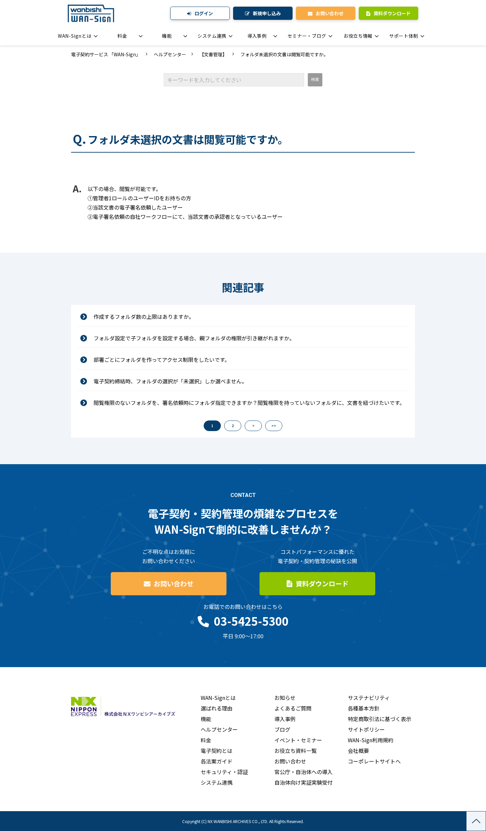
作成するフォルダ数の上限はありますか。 (144, 316)
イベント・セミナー (298, 740)
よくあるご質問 (292, 708)
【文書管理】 (213, 54)
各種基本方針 (364, 708)
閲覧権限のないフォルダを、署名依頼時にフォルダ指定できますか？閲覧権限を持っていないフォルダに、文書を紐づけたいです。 (249, 403)
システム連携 (211, 35)
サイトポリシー (366, 729)
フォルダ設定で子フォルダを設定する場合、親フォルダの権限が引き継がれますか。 (194, 338)
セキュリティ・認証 (224, 772)
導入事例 (257, 35)
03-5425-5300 (251, 621)
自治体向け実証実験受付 (303, 782)
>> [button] (273, 425)
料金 (122, 35)
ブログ (282, 729)
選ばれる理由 (216, 708)
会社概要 (358, 751)
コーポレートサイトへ (374, 761)
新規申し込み (267, 13)
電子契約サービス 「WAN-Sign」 (106, 54)
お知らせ (285, 698)
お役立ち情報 (358, 35)
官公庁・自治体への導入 (303, 772)
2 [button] (233, 425)
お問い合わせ (330, 13)
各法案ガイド (216, 761)
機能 (167, 35)
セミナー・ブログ (307, 35)
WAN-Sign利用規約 (370, 740)
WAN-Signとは (74, 35)
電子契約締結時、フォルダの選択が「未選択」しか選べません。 (170, 381)
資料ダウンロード (392, 13)
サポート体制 (403, 35)
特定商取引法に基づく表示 (379, 719)
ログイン (203, 13)
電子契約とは (216, 751)
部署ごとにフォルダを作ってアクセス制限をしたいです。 (162, 360)
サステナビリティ (369, 698)
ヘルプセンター (170, 54)
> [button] (253, 425)
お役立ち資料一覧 (295, 751)
